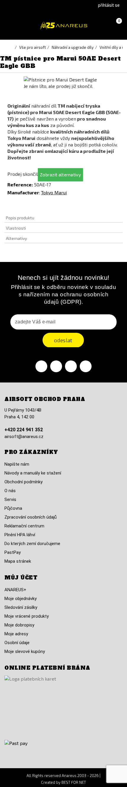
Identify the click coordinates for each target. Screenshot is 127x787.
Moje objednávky (20, 598)
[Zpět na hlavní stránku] (11, 47)
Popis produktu (20, 217)
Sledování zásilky (20, 607)
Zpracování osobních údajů (30, 517)
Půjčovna (13, 508)
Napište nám (16, 464)
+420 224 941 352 (23, 429)
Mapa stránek (17, 561)
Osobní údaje (17, 642)
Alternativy (16, 238)
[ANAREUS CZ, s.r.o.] (63, 25)
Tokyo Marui (54, 192)
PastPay (12, 552)
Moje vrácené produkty (26, 616)
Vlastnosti (16, 227)
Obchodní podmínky (23, 481)
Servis (10, 499)
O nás (10, 490)
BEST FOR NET (73, 782)
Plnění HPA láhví (19, 534)
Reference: (20, 184)
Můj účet (20, 577)
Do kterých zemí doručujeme (32, 543)
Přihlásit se (109, 5)
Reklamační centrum (24, 526)
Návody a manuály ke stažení (32, 473)
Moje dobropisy (19, 625)
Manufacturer (23, 192)
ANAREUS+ (15, 589)
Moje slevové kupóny (24, 651)
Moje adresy (16, 633)
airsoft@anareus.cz (23, 436)
